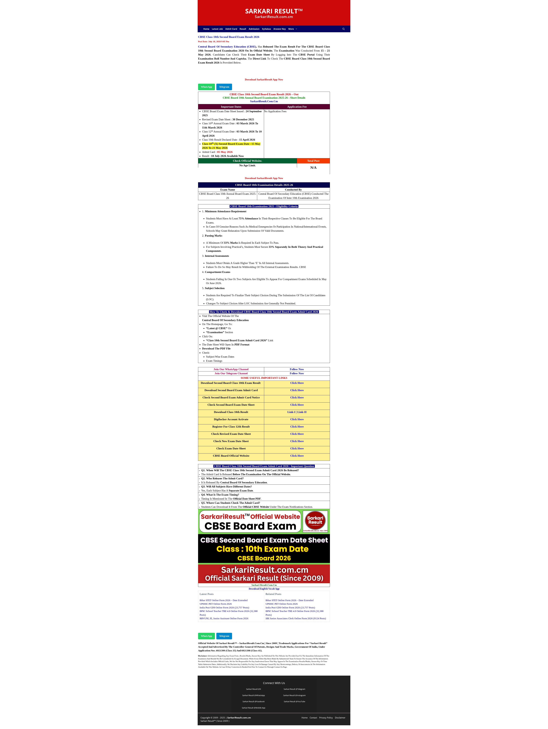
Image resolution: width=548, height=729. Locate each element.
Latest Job (217, 29)
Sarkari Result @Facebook (254, 701)
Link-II (302, 412)
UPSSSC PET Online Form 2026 (216, 604)
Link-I (291, 412)
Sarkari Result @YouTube (294, 701)
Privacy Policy (326, 717)
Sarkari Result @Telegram (294, 689)
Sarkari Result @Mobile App (253, 707)
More (291, 29)
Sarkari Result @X (253, 689)
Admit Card (231, 29)
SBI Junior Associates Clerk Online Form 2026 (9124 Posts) (296, 618)
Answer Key (279, 29)
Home (206, 29)
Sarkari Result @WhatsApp (253, 695)
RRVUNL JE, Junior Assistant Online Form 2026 (224, 618)
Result (243, 29)
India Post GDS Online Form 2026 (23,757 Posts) (224, 607)
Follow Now (297, 369)
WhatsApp (206, 87)
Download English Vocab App (264, 588)
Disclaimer (340, 717)
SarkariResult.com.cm (264, 101)
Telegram (224, 87)
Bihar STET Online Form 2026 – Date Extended (224, 600)
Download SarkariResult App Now (264, 79)
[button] (343, 29)
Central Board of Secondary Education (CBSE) (227, 46)
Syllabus (266, 29)
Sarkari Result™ (274, 11)
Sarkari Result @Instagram (294, 695)
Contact (313, 717)
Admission (254, 29)
